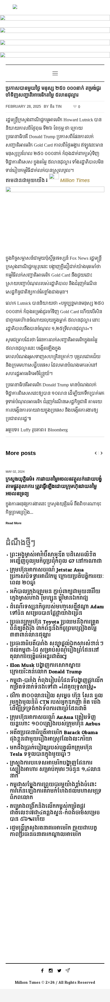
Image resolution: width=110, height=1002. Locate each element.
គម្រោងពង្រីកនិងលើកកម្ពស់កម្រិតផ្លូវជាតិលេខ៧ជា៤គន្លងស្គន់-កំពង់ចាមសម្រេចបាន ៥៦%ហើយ (55, 813)
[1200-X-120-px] (55, 57)
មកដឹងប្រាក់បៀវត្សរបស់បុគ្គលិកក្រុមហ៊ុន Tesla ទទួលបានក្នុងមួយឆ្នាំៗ (51, 751)
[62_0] (55, 32)
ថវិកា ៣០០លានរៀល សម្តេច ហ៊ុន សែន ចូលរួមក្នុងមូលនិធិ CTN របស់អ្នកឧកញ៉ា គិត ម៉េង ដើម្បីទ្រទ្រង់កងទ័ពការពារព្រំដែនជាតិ (56, 702)
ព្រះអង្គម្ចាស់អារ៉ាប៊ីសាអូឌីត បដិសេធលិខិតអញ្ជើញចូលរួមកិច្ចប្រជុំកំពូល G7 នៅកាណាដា (56, 558)
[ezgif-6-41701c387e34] (55, 44)
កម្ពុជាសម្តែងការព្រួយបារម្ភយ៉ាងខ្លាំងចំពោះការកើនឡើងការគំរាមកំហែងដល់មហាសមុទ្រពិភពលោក (56, 791)
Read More (13, 523)
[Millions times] (55, 7)
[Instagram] (50, 970)
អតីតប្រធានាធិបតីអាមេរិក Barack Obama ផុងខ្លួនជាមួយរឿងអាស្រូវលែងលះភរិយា (54, 736)
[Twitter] (59, 970)
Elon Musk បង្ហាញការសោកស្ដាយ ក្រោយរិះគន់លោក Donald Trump (46, 668)
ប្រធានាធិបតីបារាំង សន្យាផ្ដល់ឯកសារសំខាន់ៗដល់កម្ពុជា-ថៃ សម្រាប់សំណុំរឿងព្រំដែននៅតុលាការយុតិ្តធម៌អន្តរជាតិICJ (57, 650)
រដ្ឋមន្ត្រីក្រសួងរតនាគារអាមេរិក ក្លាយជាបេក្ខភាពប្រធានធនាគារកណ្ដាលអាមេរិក (53, 831)
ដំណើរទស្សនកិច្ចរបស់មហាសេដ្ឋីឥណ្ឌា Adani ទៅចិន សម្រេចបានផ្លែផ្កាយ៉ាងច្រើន (57, 610)
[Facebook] (42, 970)
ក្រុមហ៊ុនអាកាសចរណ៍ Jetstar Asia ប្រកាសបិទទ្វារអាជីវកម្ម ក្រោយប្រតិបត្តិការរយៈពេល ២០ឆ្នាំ (57, 576)
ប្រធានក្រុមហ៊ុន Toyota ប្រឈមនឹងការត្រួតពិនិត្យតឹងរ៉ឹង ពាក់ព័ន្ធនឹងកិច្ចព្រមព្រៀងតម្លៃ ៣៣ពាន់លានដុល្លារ (54, 628)
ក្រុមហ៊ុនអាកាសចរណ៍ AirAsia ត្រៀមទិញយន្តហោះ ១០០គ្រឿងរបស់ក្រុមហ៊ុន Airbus (55, 720)
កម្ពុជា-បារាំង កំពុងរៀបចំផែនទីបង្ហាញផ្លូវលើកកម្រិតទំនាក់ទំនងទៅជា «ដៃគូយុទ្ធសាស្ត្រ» (56, 684)
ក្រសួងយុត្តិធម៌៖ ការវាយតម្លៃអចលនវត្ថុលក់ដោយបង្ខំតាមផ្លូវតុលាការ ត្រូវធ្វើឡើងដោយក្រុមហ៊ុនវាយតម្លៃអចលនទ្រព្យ (54, 486)
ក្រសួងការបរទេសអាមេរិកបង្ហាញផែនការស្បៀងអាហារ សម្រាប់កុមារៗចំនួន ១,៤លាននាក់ (55, 769)
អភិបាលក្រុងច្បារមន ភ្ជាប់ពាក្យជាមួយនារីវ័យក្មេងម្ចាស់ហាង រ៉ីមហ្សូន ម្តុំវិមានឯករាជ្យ (55, 595)
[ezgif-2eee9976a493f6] (55, 20)
